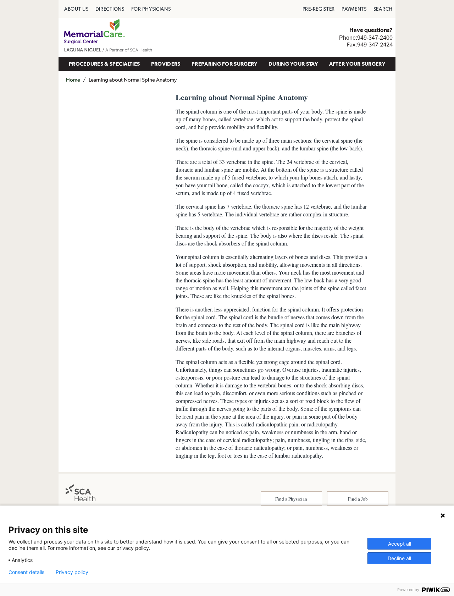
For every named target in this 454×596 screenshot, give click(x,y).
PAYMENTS (354, 9)
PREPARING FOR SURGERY (224, 64)
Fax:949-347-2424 (370, 44)
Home (73, 80)
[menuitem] (76, 9)
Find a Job (358, 499)
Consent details (26, 572)
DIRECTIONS (109, 9)
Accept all (399, 544)
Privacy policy (72, 572)
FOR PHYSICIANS (151, 9)
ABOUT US (76, 9)
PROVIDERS (166, 64)
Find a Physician (291, 499)
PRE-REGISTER (319, 9)
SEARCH (383, 9)
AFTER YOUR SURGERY (357, 64)
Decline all (399, 558)
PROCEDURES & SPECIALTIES (104, 64)
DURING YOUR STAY (293, 64)
